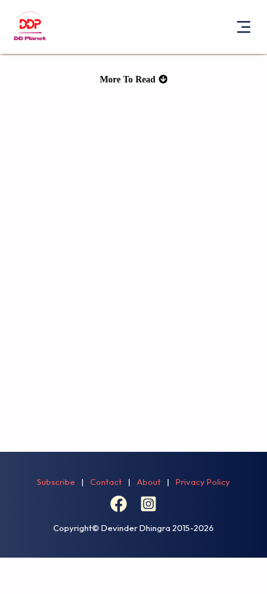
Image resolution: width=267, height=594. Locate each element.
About (149, 481)
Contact (106, 481)
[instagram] (148, 509)
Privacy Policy (203, 481)
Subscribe (56, 481)
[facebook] (119, 509)
